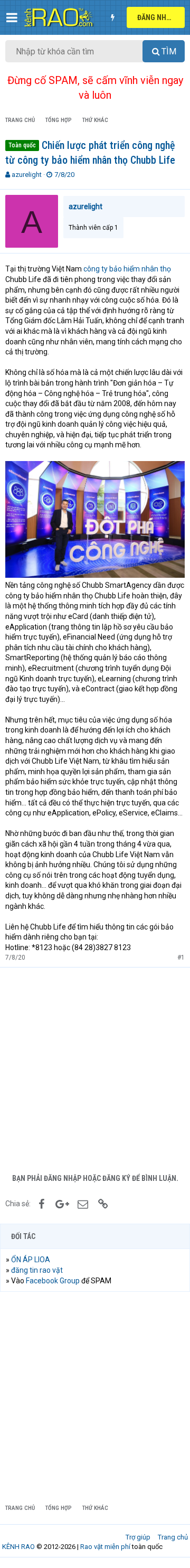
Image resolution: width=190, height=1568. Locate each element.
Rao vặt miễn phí (105, 1547)
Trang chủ (173, 1537)
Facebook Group (53, 1280)
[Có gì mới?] (112, 17)
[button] (12, 17)
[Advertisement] (95, 1068)
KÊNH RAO (18, 1547)
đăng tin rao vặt (37, 1270)
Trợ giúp (138, 1537)
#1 (181, 957)
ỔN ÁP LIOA (30, 1259)
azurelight (27, 175)
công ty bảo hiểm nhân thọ (127, 269)
